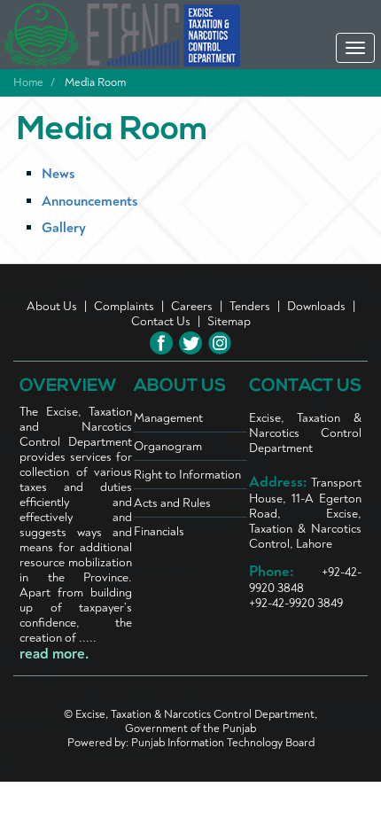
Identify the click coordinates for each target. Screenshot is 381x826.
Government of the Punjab (190, 728)
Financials (159, 531)
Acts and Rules (172, 502)
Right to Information (187, 474)
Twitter (190, 343)
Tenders (249, 306)
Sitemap (229, 321)
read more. (54, 654)
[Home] (151, 35)
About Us (52, 306)
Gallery (64, 228)
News (58, 174)
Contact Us (160, 321)
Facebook (161, 343)
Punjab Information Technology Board (223, 743)
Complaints (124, 306)
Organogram (168, 446)
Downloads (316, 306)
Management (168, 417)
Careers (192, 306)
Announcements (89, 201)
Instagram (219, 343)
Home (28, 82)
